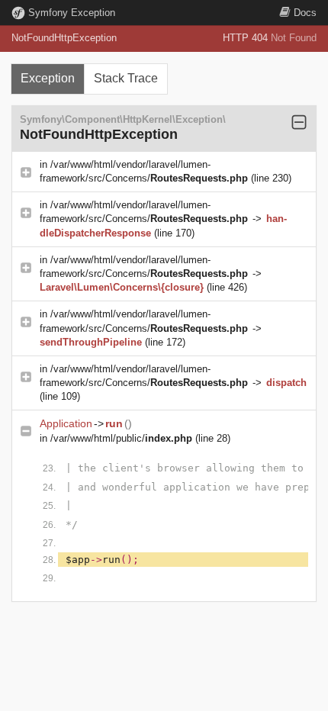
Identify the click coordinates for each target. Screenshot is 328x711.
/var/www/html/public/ (121, 438)
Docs (305, 12)
